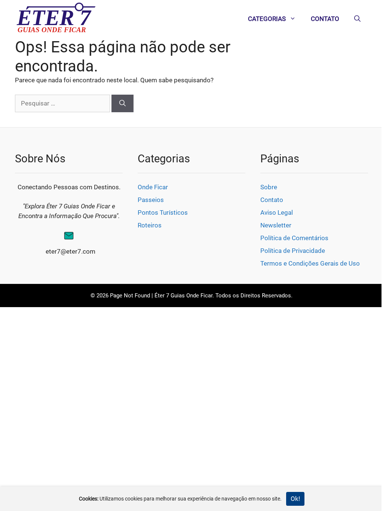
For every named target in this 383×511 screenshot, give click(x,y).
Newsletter (275, 225)
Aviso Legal (276, 212)
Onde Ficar (153, 187)
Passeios (151, 200)
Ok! (295, 498)
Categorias (267, 18)
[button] (357, 18)
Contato (325, 18)
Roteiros (150, 225)
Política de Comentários (294, 238)
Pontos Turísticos (163, 212)
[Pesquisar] (122, 104)
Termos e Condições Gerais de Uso (310, 263)
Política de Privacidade (292, 250)
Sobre (268, 187)
